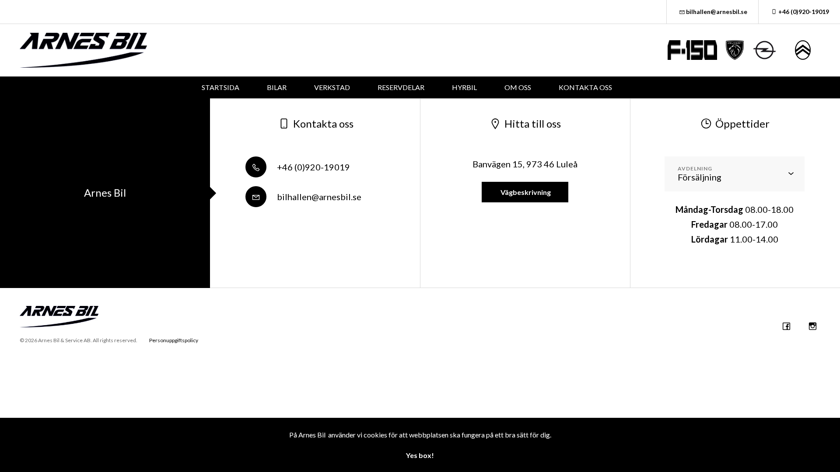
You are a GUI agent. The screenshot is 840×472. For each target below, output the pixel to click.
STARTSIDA (220, 87)
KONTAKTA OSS (585, 87)
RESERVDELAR (401, 87)
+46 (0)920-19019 (803, 11)
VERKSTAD (332, 87)
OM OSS (517, 87)
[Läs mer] (692, 50)
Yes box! (420, 455)
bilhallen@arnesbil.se (716, 11)
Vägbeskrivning (525, 192)
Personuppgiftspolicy (173, 340)
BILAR (277, 87)
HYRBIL (464, 87)
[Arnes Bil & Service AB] (83, 50)
